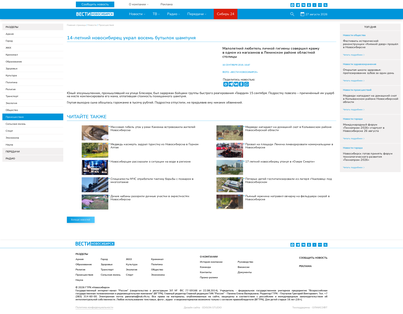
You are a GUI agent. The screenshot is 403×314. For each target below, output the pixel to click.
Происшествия (15, 117)
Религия (11, 89)
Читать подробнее (353, 54)
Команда (205, 267)
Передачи (195, 14)
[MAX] (225, 84)
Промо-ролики (209, 277)
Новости (136, 14)
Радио (172, 14)
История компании (211, 262)
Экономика (12, 138)
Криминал (12, 54)
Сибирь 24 (225, 14)
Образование (14, 61)
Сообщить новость (95, 4)
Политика (11, 82)
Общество (12, 110)
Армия (10, 34)
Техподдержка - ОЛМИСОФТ (309, 307)
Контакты (206, 272)
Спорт (9, 131)
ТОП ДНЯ (370, 27)
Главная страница (76, 25)
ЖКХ (8, 48)
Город (9, 41)
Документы (245, 272)
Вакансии (243, 267)
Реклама (167, 4)
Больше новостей (80, 219)
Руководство (245, 262)
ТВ (155, 14)
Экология (11, 103)
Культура (11, 75)
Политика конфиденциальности (94, 307)
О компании (137, 4)
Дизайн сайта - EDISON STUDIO (203, 307)
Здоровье (11, 68)
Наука (9, 144)
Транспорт (12, 96)
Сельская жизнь (16, 124)
